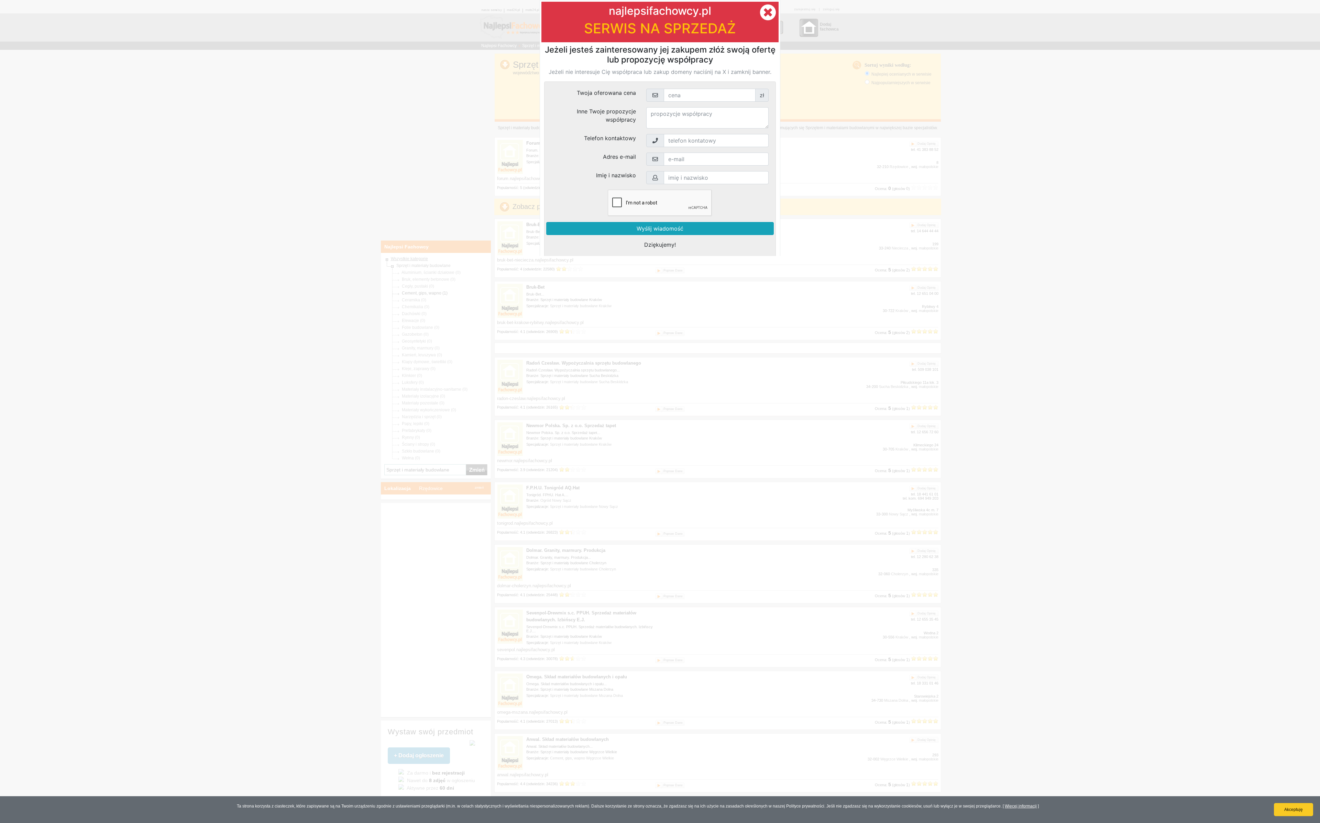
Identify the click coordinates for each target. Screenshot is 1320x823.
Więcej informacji (1021, 806)
